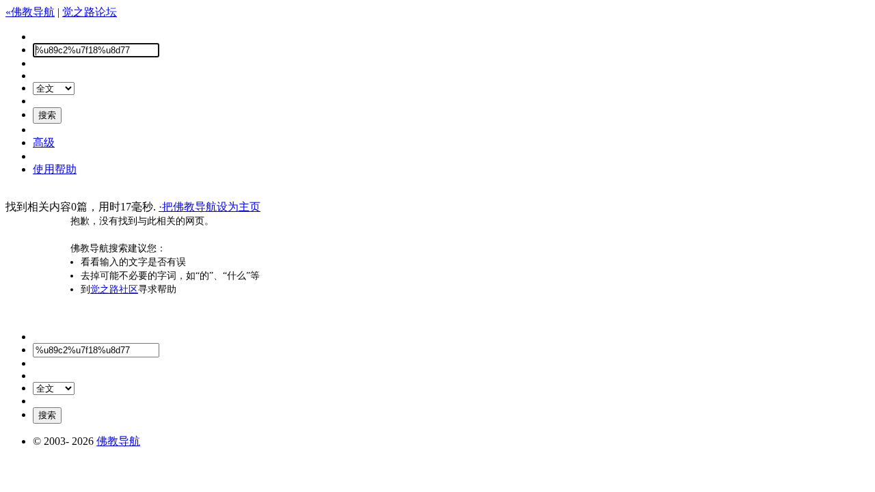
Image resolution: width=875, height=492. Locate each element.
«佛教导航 (30, 12)
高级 (44, 142)
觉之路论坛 (89, 12)
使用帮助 (55, 169)
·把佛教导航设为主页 (209, 207)
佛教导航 (118, 441)
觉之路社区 (114, 289)
